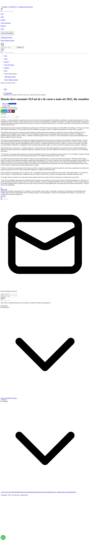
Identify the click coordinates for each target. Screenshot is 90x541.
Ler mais (3, 196)
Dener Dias (4, 189)
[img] (3, 537)
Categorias (5, 401)
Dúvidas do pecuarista (24, 492)
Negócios (38, 492)
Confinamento (14, 492)
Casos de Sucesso (6, 492)
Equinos (33, 492)
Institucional (5, 307)
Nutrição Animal (45, 492)
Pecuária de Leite (64, 492)
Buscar (19, 47)
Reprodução (72, 492)
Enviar (3, 298)
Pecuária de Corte (55, 492)
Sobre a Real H (5, 398)
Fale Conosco (13, 398)
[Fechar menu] (2, 49)
